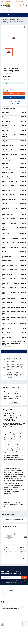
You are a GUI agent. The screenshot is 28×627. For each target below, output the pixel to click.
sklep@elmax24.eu (6, 1)
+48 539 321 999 (18, 1)
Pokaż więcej (14, 402)
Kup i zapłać (14, 97)
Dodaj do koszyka (14, 94)
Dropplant (10, 64)
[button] (25, 547)
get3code (16, 608)
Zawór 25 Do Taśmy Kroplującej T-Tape (9, 552)
